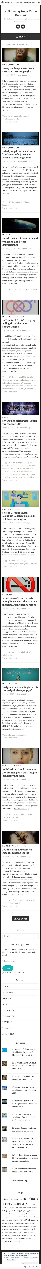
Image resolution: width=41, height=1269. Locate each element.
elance (16, 1217)
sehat (16, 1232)
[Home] (18, 26)
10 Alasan (13, 652)
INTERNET (7, 1010)
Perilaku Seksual (18, 385)
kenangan (6, 205)
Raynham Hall (25, 1229)
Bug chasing (32, 377)
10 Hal (11, 202)
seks (17, 119)
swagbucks (15, 1235)
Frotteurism (30, 380)
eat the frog (20, 560)
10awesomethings (24, 75)
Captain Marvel (8, 465)
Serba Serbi (14, 65)
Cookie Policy (11, 1260)
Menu (22, 37)
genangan (19, 202)
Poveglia (4, 1229)
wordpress (7, 1241)
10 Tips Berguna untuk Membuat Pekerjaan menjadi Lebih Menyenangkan (18, 516)
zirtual (19, 1242)
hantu (32, 1217)
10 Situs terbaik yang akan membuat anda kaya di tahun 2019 (24, 1090)
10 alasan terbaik (17, 1199)
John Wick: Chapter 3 (11, 471)
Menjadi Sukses (6, 1226)
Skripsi (10, 1235)
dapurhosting (26, 1214)
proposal (9, 1229)
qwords (15, 1229)
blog (4, 1210)
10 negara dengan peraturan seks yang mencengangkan (18, 70)
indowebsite (16, 1220)
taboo (19, 1235)
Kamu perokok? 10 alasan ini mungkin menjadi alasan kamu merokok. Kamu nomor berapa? (19, 601)
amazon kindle (31, 1204)
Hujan (26, 202)
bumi (19, 289)
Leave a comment (9, 122)
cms (14, 1214)
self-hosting (26, 1232)
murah (21, 1226)
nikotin (29, 652)
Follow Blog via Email (20, 944)
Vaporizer (18, 903)
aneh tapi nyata (15, 116)
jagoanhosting (34, 1220)
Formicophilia (18, 380)
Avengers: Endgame (24, 462)
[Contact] (23, 26)
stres (10, 655)
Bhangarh (34, 1207)
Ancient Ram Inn (6, 1207)
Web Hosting (28, 1238)
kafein (4, 1223)
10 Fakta (12, 289)
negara (25, 116)
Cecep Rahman (22, 465)
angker (13, 1207)
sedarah (12, 1232)
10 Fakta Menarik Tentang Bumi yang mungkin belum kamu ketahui (20, 242)
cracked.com (19, 1214)
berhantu (29, 1207)
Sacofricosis (31, 385)
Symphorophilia (8, 388)
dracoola (12, 1217)
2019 (24, 1203)
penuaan (15, 817)
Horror (5, 1004)
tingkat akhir (21, 735)
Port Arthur (33, 1226)
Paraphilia (6, 385)
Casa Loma (32, 1211)
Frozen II (33, 465)
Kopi (15, 1223)
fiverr (20, 1217)
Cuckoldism (7, 380)
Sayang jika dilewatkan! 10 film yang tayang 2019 (19, 422)
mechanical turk (29, 1223)
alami (18, 814)
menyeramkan (15, 1226)
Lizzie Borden (21, 1223)
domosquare (5, 1217)
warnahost (22, 1238)
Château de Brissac (7, 1214)
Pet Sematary (26, 471)
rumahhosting (6, 1232)
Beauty (5, 766)
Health (16, 317)
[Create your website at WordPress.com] (20, 2)
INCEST (4, 1220)
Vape (4, 903)
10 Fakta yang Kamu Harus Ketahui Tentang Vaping (17, 851)
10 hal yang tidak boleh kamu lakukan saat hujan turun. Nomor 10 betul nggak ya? (18, 154)
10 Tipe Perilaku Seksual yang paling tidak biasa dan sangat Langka (18, 323)
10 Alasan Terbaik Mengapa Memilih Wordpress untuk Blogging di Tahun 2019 (23, 1052)
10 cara (12, 814)
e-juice (25, 900)
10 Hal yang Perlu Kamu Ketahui (20, 13)
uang (14, 1238)
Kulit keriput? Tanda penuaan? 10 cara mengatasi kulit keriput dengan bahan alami (19, 772)
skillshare (4, 1235)
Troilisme (20, 388)
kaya (7, 1223)
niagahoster (26, 1226)
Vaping (10, 903)
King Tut (11, 1223)
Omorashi (26, 383)
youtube (15, 1242)
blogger (9, 1211)
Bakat (24, 1207)
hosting (36, 1217)
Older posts (20, 919)
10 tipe (12, 377)
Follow (8, 968)
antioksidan (19, 1207)
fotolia (24, 1217)
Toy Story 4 (17, 477)
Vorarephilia (30, 388)
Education (7, 235)
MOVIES (5, 417)
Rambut (19, 1229)
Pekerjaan (33, 563)
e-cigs (19, 900)
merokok (21, 652)
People (5, 65)
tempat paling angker (28, 1235)
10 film (12, 462)
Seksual (20, 1232)
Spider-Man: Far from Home (14, 474)
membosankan (8, 563)
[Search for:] (20, 936)
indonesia (9, 1220)
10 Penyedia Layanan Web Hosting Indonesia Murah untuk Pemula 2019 (25, 1103)
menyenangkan (21, 563)
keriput (24, 814)
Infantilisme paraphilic (11, 383)
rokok (4, 655)
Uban (17, 1238)
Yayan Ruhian (28, 477)
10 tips (12, 560)
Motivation (7, 509)
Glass (4, 468)
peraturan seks (8, 119)
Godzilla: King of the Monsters (20, 468)
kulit (30, 814)
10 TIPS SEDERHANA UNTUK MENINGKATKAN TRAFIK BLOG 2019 (24, 1066)
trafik (10, 1238)
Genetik (28, 1217)
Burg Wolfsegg (25, 1211)
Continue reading (9, 283)
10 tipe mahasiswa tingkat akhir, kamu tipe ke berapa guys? (20, 688)
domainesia (34, 1214)
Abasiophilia (21, 377)
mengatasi (6, 817)
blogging (16, 1210)
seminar (32, 1232)
